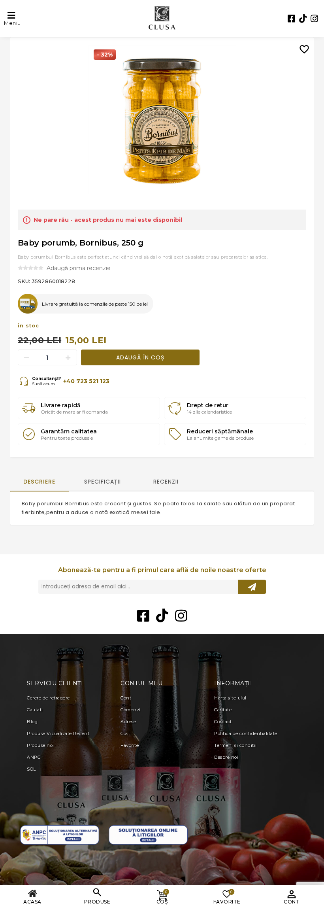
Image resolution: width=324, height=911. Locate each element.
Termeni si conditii (235, 745)
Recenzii (166, 482)
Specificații (102, 482)
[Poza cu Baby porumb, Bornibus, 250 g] (162, 119)
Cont (292, 902)
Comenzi (131, 710)
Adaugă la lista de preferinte (304, 43)
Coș (124, 733)
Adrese (128, 721)
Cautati (35, 710)
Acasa (32, 902)
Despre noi (226, 757)
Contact (223, 721)
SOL (31, 769)
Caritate (223, 710)
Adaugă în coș (140, 357)
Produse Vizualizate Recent (58, 733)
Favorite (130, 745)
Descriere (39, 482)
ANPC (33, 757)
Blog (32, 721)
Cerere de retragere (48, 698)
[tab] (39, 482)
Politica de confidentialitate (245, 733)
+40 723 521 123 (86, 381)
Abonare (252, 587)
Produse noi (40, 745)
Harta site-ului (230, 698)
